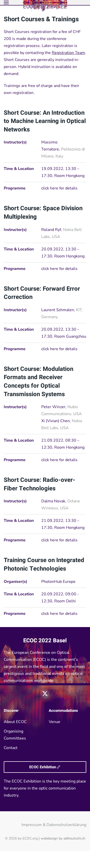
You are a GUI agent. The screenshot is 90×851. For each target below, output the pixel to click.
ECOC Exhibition (42, 767)
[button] (6, 2)
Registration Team (68, 52)
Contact (11, 748)
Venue (54, 722)
